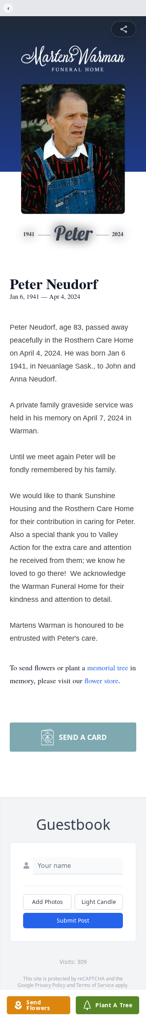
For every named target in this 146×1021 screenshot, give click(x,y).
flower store (101, 680)
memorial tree (107, 667)
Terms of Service (95, 985)
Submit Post (73, 920)
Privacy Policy (50, 985)
